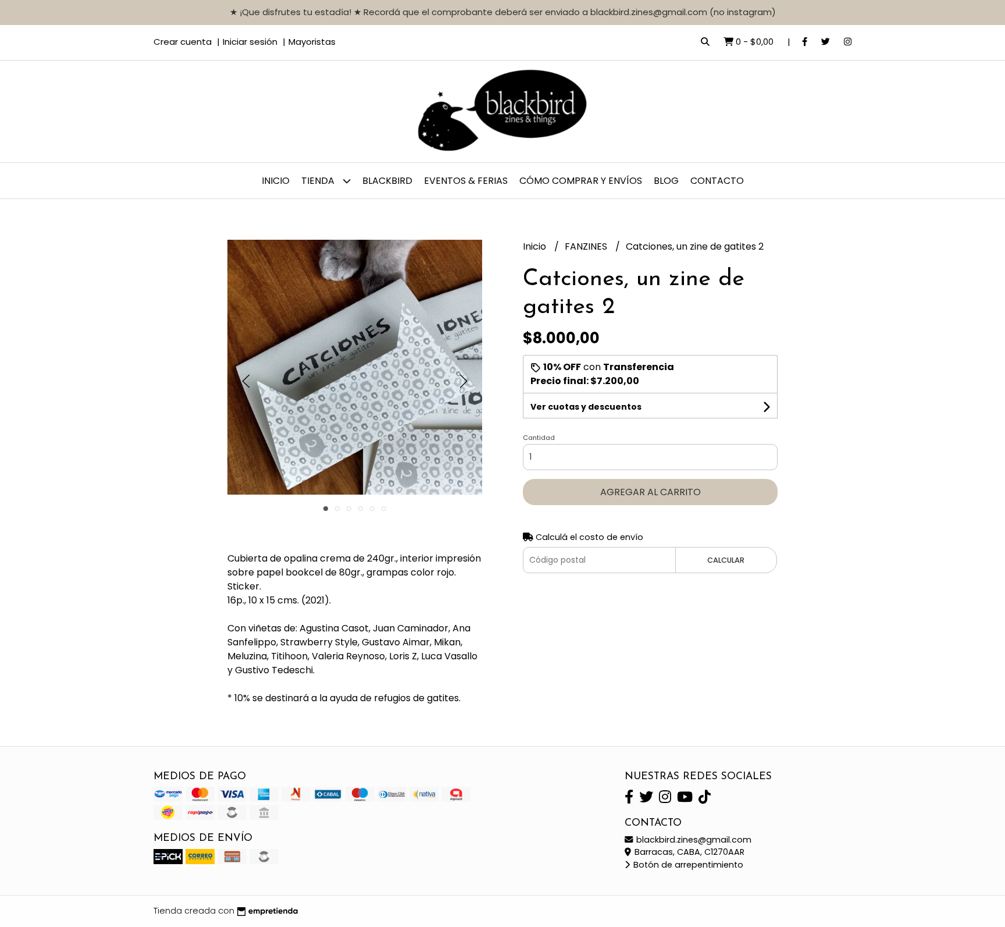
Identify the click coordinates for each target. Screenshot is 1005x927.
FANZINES (587, 246)
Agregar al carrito (650, 492)
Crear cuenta (183, 41)
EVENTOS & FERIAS (466, 180)
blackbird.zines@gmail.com (692, 840)
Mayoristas (312, 41)
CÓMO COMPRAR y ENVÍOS (580, 180)
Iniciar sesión (250, 41)
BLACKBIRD (387, 180)
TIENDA (319, 180)
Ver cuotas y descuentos (586, 407)
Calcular (725, 560)
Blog (666, 180)
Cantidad (539, 437)
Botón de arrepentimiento (687, 865)
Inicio (276, 180)
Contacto (717, 180)
